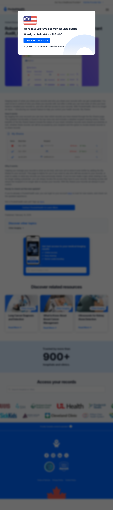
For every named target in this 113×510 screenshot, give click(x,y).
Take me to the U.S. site (36, 40)
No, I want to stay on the (43, 46)
